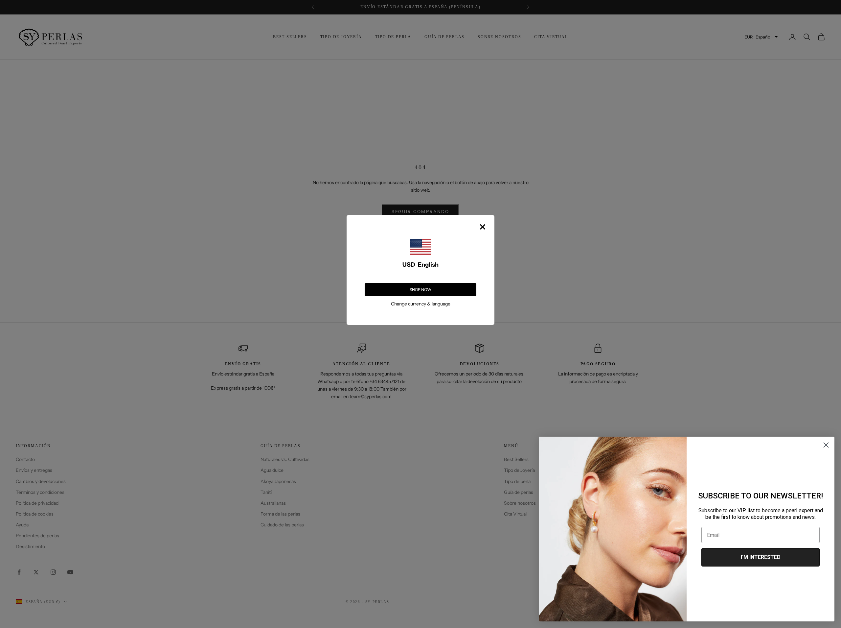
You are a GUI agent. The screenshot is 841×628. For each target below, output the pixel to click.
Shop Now (420, 289)
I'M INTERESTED (761, 557)
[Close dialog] (826, 445)
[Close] (482, 227)
